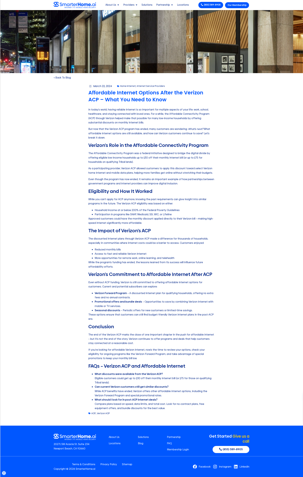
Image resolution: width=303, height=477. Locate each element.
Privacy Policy (108, 464)
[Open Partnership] (172, 5)
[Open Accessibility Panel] (4, 473)
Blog (140, 443)
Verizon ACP (103, 413)
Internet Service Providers (151, 86)
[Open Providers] (136, 5)
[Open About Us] (118, 5)
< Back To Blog (62, 77)
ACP (93, 413)
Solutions (143, 437)
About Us (114, 437)
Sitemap (127, 464)
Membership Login (178, 449)
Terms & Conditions (83, 464)
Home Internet (128, 86)
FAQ (169, 443)
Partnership (174, 437)
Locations (115, 443)
